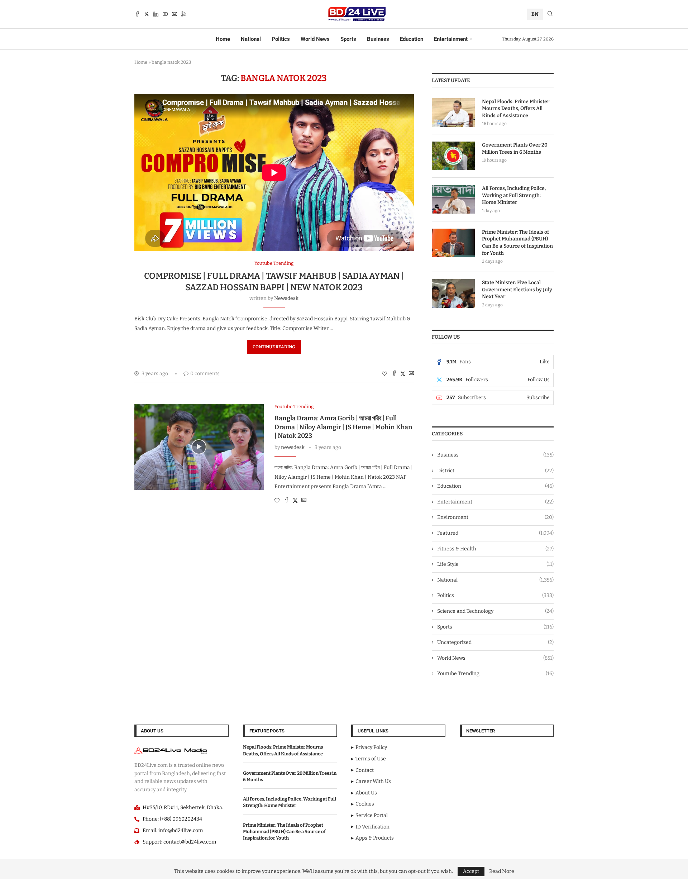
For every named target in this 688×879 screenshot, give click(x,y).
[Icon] (198, 446)
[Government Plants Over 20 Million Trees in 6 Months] (453, 156)
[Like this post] (384, 374)
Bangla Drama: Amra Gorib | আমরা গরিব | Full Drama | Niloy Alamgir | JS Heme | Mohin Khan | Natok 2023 (343, 427)
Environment (495, 517)
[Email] (174, 14)
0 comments (205, 374)
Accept (471, 871)
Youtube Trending (495, 673)
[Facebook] (137, 14)
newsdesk (286, 298)
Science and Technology (495, 611)
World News (315, 39)
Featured (495, 533)
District (495, 471)
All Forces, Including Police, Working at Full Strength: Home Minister (514, 195)
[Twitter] (146, 14)
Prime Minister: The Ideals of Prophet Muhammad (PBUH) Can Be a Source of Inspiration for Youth (517, 242)
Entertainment (451, 39)
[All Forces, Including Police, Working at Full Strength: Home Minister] (453, 199)
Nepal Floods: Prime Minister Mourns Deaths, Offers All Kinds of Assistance (515, 109)
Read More (501, 871)
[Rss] (184, 14)
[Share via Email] (411, 374)
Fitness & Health (495, 549)
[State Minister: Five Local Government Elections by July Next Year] (453, 293)
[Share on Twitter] (402, 374)
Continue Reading (274, 346)
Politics (281, 39)
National (251, 39)
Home (223, 39)
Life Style (495, 564)
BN (535, 14)
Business (378, 39)
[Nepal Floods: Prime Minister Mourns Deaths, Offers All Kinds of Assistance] (453, 112)
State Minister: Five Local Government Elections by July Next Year (517, 290)
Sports (348, 39)
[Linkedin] (156, 14)
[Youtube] (165, 14)
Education (411, 39)
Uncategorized (495, 642)
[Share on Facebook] (394, 374)
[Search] (550, 14)
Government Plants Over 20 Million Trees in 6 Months (515, 148)
